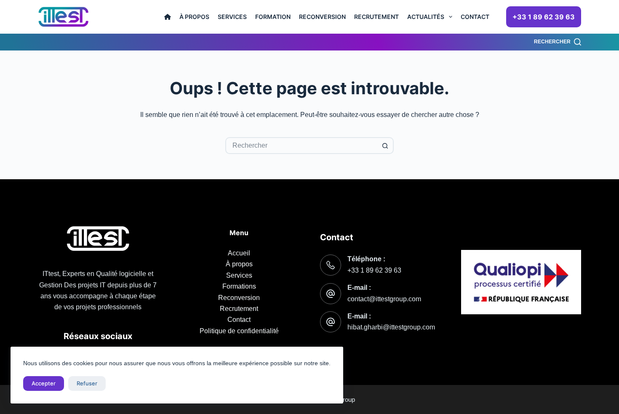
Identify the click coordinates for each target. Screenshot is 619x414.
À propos (194, 16)
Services (232, 16)
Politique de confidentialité (239, 330)
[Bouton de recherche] (385, 145)
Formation (273, 16)
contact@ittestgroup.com (384, 299)
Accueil (239, 253)
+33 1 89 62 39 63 (543, 17)
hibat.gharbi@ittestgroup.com (391, 327)
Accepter (44, 383)
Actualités (425, 16)
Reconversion (322, 16)
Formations (239, 286)
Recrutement (376, 16)
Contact (475, 16)
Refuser (87, 383)
